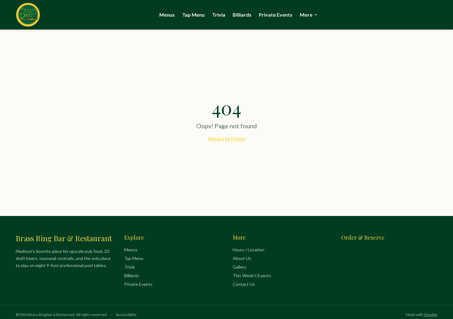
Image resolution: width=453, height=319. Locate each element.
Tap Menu (193, 15)
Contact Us (244, 284)
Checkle (430, 314)
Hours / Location (248, 249)
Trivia (218, 15)
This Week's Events (252, 275)
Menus (167, 15)
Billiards (242, 15)
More (306, 15)
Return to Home (226, 139)
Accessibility (126, 314)
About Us (242, 258)
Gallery (239, 266)
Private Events (275, 15)
